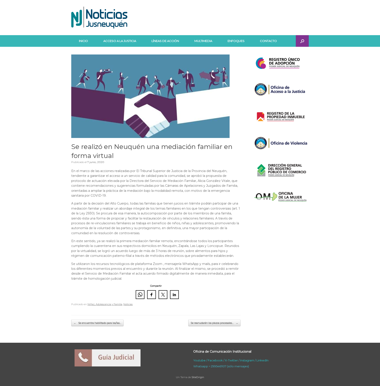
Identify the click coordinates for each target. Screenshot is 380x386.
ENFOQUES (236, 41)
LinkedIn (262, 360)
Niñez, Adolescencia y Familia (105, 304)
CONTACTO (268, 41)
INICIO (83, 41)
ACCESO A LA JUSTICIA (119, 41)
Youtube (199, 360)
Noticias (128, 304)
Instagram (247, 360)
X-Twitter (231, 360)
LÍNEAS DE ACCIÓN (165, 41)
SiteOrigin (198, 377)
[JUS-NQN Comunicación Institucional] (99, 18)
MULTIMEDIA (203, 41)
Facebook (215, 360)
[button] (302, 41)
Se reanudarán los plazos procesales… (214, 322)
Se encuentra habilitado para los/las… (97, 322)
